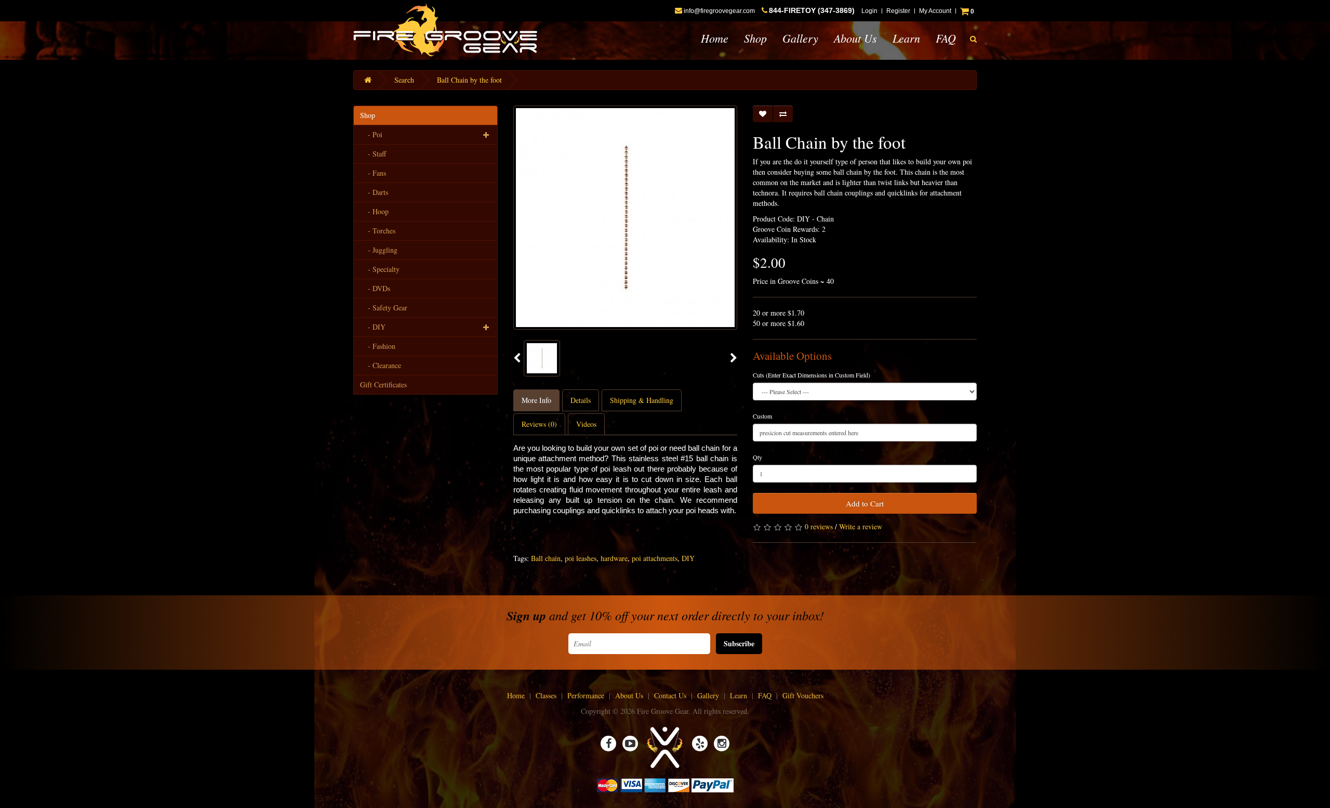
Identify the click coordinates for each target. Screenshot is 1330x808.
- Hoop (374, 211)
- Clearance (380, 365)
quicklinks (618, 510)
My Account (935, 11)
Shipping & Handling (641, 400)
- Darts (374, 192)
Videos (586, 424)
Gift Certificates (383, 384)
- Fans (373, 173)
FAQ (946, 38)
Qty (757, 457)
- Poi (371, 134)
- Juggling (378, 250)
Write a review (860, 526)
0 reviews (819, 526)
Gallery (800, 38)
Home (714, 38)
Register (898, 11)
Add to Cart (865, 503)
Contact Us (670, 695)
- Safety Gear (383, 307)
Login (869, 11)
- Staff (373, 154)
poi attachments (654, 558)
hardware (614, 558)
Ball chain (546, 558)
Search (404, 80)
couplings (569, 510)
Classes (546, 695)
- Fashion (377, 346)
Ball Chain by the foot (469, 80)
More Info (536, 400)
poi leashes (580, 558)
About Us (855, 38)
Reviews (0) (539, 424)
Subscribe (739, 643)
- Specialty (380, 269)
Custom (762, 416)
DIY (688, 558)
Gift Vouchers (802, 695)
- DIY (372, 327)
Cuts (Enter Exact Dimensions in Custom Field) (811, 375)
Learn (906, 38)
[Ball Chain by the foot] (542, 358)
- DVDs (375, 288)
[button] (973, 39)
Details (580, 400)
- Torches (377, 231)
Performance (585, 695)
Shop (755, 38)
